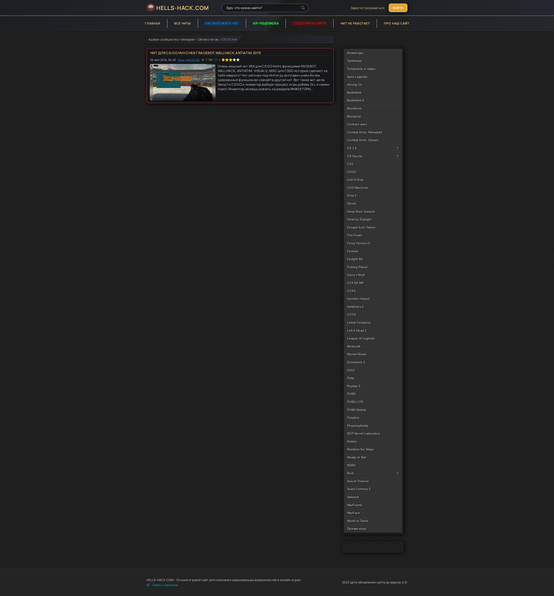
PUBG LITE (355, 402)
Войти (398, 8)
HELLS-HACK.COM (182, 8)
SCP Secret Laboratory (363, 433)
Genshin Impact (358, 298)
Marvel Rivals (356, 354)
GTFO (351, 314)
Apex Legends (357, 76)
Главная (152, 23)
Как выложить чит (222, 23)
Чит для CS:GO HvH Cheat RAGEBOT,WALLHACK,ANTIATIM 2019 (205, 52)
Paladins (353, 417)
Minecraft (354, 346)
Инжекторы (355, 53)
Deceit (351, 203)
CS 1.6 (352, 148)
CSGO (351, 172)
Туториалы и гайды (361, 68)
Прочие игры (356, 528)
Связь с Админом (165, 585)
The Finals (354, 235)
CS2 (350, 164)
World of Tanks (357, 521)
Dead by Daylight (359, 219)
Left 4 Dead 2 (357, 330)
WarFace (353, 513)
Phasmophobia (358, 425)
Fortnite (352, 251)
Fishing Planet (357, 267)
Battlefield (354, 92)
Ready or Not (356, 457)
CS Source (354, 156)
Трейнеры (354, 60)
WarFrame (354, 505)
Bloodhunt (354, 108)
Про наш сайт (396, 23)
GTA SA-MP (355, 283)
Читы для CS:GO (188, 60)
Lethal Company (358, 322)
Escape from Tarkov (361, 227)
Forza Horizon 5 (358, 243)
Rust (350, 473)
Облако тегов (208, 39)
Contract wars (357, 124)
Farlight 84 (354, 259)
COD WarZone (357, 187)
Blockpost (354, 116)
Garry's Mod (356, 275)
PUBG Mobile (356, 410)
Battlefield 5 (355, 100)
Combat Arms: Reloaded (364, 132)
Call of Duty (355, 179)
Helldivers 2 (355, 306)
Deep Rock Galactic (361, 211)
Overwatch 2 (356, 362)
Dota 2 (352, 195)
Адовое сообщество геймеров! (171, 39)
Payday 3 (353, 386)
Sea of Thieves (358, 481)
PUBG (351, 394)
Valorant (353, 497)
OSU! (351, 370)
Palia (350, 378)
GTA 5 (351, 291)
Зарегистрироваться (367, 8)
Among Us (354, 84)
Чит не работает (355, 23)
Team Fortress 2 (359, 489)
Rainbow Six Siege (360, 449)
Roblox (352, 441)
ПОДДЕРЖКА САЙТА (309, 23)
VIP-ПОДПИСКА (266, 23)
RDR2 (351, 465)
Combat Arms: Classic (362, 140)
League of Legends (361, 338)
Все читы (182, 23)
